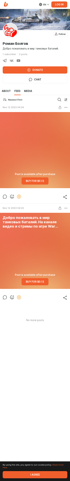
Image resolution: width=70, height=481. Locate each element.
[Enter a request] (59, 100)
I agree (35, 474)
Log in (59, 4)
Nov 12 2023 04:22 (13, 208)
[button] (6, 4)
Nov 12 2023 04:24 (13, 107)
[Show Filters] (65, 100)
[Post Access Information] (60, 107)
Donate (37, 70)
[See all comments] (4, 197)
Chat (37, 79)
